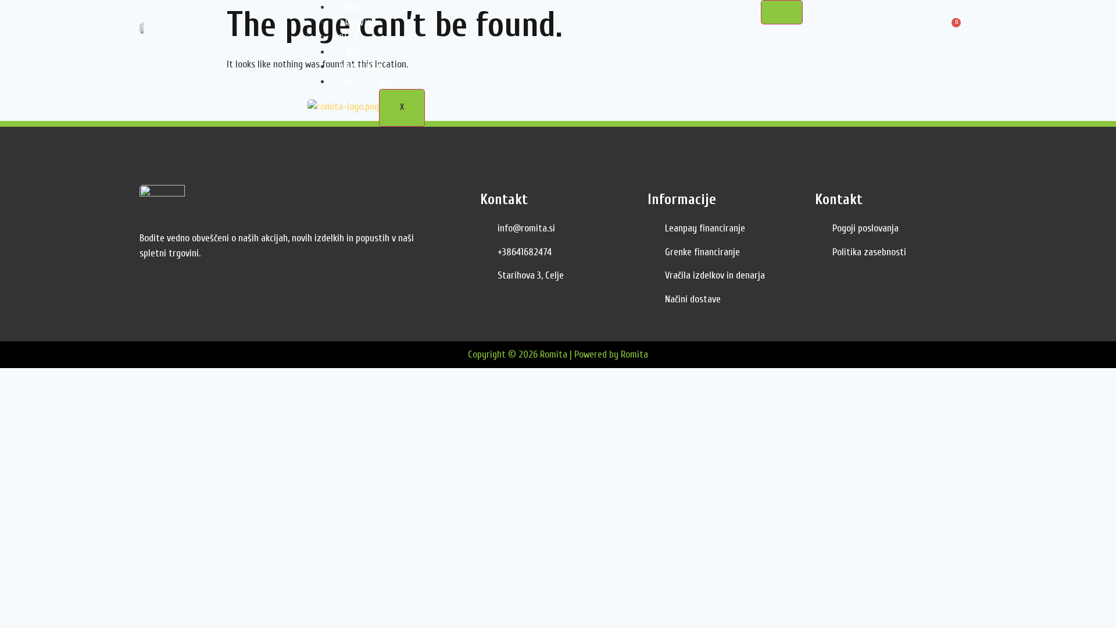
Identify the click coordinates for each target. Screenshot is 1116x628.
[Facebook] (151, 292)
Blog (348, 37)
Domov (352, 7)
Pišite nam (361, 67)
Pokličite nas (367, 82)
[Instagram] (177, 292)
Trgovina (358, 23)
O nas (350, 52)
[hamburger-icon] (782, 12)
